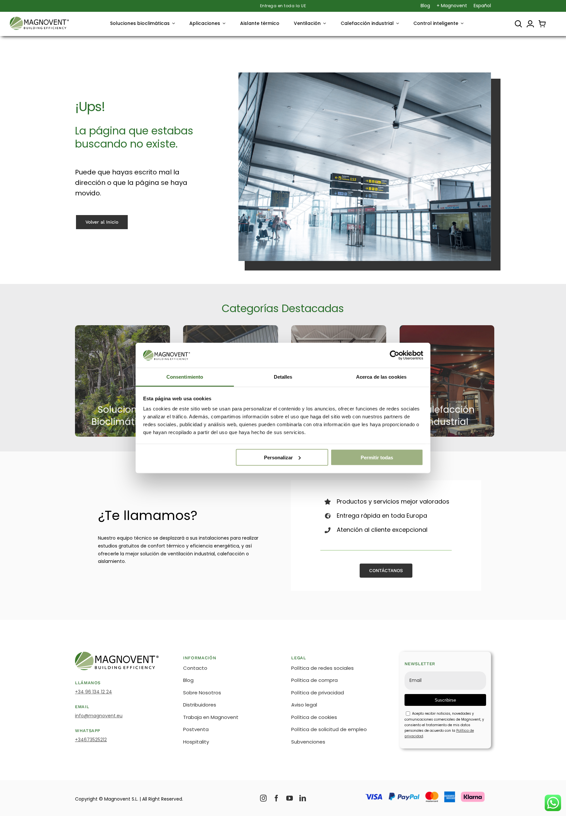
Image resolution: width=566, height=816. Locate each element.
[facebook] (276, 798)
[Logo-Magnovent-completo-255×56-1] (39, 19)
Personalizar (278, 457)
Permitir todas (377, 457)
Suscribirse (445, 700)
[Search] (518, 24)
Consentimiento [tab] (184, 377)
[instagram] (263, 798)
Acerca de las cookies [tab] (381, 377)
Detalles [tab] (283, 377)
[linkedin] (302, 798)
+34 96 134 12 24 (93, 691)
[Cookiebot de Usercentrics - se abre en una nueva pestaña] (394, 355)
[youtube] (289, 798)
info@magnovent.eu (99, 715)
